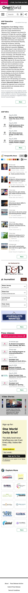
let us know (23, 94)
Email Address (8, 449)
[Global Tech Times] (21, 523)
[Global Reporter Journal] (7, 523)
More (20, 102)
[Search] (18, 14)
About (6, 583)
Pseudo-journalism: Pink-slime (18, 173)
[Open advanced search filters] (21, 14)
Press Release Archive (16, 583)
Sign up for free (14, 456)
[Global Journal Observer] (21, 505)
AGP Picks (4, 2)
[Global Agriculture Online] (7, 486)
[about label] (9, 170)
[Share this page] (26, 14)
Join (23, 279)
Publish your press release (13, 336)
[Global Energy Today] (7, 495)
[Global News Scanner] (7, 514)
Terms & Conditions (14, 590)
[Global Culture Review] (21, 486)
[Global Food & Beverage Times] (7, 505)
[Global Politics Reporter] (21, 514)
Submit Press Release (14, 587)
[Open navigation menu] (2, 14)
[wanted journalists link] (14, 270)
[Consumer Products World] (7, 477)
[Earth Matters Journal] (21, 477)
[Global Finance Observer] (21, 495)
